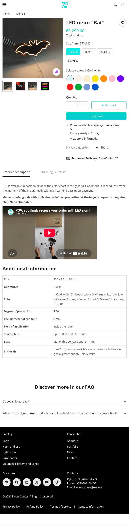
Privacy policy (11, 506)
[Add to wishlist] (122, 23)
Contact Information (91, 506)
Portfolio (72, 446)
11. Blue (95, 87)
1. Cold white (70, 78)
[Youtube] (47, 482)
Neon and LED (11, 446)
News (70, 452)
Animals (20, 13)
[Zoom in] (55, 25)
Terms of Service (60, 506)
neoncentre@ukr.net (89, 487)
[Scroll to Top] (122, 508)
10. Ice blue (86, 87)
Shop (6, 441)
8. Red (70, 87)
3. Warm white (86, 78)
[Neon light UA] (65, 4)
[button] (122, 4)
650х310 (105, 52)
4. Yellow (95, 78)
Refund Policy (35, 506)
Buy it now (96, 116)
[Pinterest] (7, 482)
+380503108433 (86, 483)
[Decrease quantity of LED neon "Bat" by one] (70, 105)
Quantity (71, 97)
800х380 (73, 60)
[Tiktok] (57, 482)
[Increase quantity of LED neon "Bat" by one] (84, 105)
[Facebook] (17, 482)
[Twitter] (37, 482)
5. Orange (103, 78)
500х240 (89, 52)
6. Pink (112, 78)
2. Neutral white (78, 78)
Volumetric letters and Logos (21, 464)
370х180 (73, 52)
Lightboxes (9, 452)
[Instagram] (27, 482)
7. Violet (120, 78)
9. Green (78, 87)
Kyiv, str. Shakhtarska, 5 (82, 479)
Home (6, 13)
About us (72, 441)
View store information (84, 138)
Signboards (10, 458)
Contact (72, 458)
